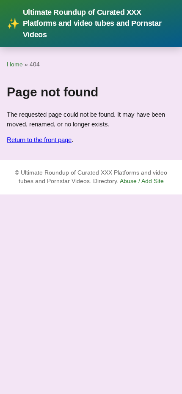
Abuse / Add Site (142, 181)
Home (15, 64)
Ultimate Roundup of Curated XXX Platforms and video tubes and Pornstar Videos (84, 23)
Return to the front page (39, 139)
